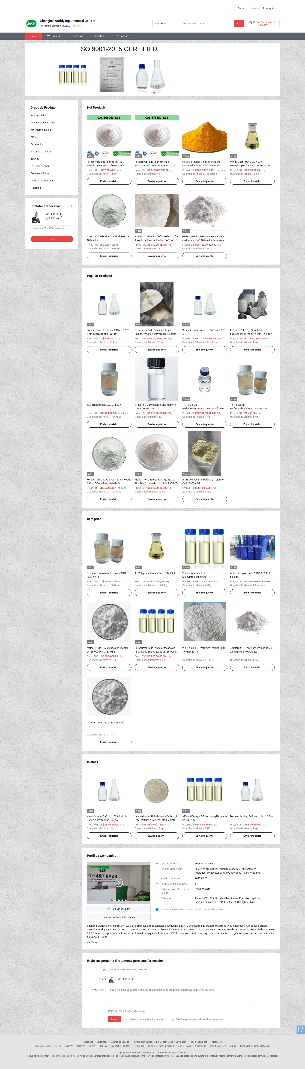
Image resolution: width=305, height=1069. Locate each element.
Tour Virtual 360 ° (120, 909)
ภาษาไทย (221, 1045)
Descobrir (99, 36)
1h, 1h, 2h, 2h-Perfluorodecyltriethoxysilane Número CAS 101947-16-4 (203, 408)
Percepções (216, 1041)
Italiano (151, 1045)
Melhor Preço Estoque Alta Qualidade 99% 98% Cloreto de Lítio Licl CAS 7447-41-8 (156, 483)
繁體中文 (81, 1045)
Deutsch (126, 1045)
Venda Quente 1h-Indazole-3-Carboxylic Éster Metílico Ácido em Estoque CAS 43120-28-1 (156, 820)
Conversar (55, 217)
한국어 (178, 1045)
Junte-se (254, 8)
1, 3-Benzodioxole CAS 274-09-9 (104, 404)
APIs (33, 137)
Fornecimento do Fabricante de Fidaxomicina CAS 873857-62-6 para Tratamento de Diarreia (155, 165)
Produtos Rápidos (198, 1041)
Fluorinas (36, 187)
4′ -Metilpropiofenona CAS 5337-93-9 (155, 573)
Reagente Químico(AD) (43, 122)
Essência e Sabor (40, 166)
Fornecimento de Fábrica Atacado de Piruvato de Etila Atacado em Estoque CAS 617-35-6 (155, 651)
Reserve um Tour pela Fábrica (119, 917)
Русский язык (165, 1045)
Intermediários (38, 115)
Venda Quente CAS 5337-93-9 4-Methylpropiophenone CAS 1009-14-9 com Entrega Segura (250, 165)
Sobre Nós (77, 36)
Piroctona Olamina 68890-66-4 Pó (105, 722)
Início (34, 36)
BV (221, 909)
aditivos (35, 158)
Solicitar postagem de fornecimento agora (197, 1019)
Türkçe (233, 1045)
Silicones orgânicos (41, 151)
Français (103, 1045)
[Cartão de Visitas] (71, 206)
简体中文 (69, 1045)
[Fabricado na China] (48, 7)
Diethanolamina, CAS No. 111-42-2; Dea (251, 816)
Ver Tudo (92, 942)
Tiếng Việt (245, 1045)
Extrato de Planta (40, 173)
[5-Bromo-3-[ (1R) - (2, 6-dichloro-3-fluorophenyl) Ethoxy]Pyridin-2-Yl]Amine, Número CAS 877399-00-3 (252, 333)
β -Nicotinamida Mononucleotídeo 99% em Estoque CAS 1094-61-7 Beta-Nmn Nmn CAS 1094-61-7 (203, 240)
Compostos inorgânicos (44, 180)
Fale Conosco (122, 36)
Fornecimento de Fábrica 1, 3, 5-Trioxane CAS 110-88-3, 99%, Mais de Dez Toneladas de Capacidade (109, 483)
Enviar (114, 1019)
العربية (188, 1045)
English (57, 1045)
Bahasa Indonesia (262, 1045)
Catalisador (37, 144)
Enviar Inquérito (109, 181)
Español (115, 1045)
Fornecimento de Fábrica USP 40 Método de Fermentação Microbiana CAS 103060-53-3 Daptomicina (107, 165)
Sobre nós (88, 1041)
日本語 (92, 1045)
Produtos (56, 36)
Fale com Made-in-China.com (172, 1041)
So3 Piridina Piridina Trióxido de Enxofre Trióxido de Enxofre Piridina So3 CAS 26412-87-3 (156, 240)
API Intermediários (41, 129)
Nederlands (200, 1045)
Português (139, 1045)
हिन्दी (212, 1045)
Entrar (241, 8)
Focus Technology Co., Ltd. (146, 1052)
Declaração (102, 1041)
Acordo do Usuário (120, 1041)
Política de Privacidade (144, 1041)
